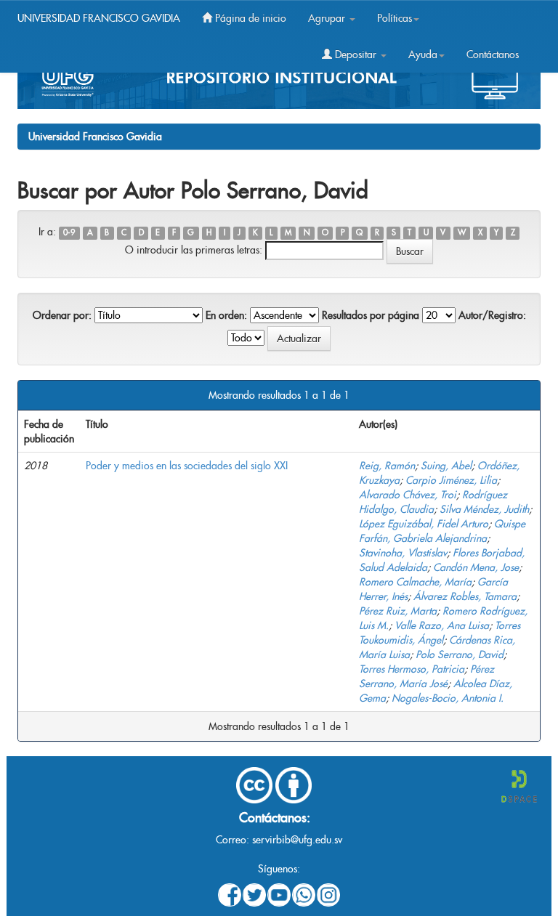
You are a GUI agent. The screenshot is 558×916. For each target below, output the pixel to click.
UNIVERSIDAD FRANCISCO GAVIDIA (98, 18)
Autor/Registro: (492, 315)
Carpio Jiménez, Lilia (451, 480)
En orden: (226, 315)
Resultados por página (370, 315)
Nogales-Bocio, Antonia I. (448, 698)
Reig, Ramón (387, 465)
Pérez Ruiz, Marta (398, 610)
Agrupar (328, 18)
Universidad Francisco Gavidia (95, 136)
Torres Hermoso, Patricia (411, 669)
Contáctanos (492, 54)
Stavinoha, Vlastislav (403, 552)
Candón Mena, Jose (476, 567)
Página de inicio (249, 18)
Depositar (355, 54)
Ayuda (422, 54)
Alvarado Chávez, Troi (407, 494)
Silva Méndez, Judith (484, 509)
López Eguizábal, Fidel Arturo (423, 523)
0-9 (69, 233)
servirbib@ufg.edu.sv (297, 839)
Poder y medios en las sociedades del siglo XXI (187, 465)
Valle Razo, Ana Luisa (442, 625)
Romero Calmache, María (415, 581)
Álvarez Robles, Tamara (465, 596)
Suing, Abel (446, 465)
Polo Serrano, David (460, 654)
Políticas (394, 18)
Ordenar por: (62, 315)
